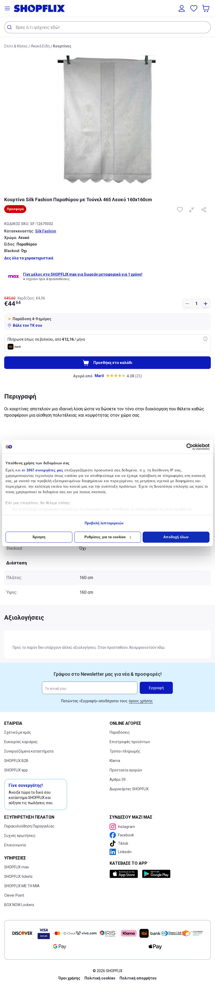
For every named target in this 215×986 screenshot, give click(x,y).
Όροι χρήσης (69, 978)
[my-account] (182, 8)
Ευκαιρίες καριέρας (21, 742)
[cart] (206, 8)
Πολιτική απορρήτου (138, 978)
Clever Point (14, 895)
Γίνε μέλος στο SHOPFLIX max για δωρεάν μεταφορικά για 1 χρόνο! (82, 274)
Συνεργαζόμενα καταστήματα (28, 751)
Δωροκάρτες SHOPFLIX (129, 789)
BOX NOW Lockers (19, 905)
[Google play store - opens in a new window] (156, 874)
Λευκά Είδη (40, 46)
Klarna (115, 761)
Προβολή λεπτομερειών (104, 523)
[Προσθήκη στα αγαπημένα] (180, 209)
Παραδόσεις (120, 732)
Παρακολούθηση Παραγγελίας (29, 826)
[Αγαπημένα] (194, 8)
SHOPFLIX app (16, 770)
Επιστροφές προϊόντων (130, 742)
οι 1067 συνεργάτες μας (42, 470)
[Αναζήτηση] (10, 27)
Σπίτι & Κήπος (16, 46)
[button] (7, 8)
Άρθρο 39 (118, 779)
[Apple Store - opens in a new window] (125, 874)
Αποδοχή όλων (176, 537)
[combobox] (107, 27)
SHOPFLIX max (16, 867)
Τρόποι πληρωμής (125, 751)
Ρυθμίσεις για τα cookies (105, 537)
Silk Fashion (45, 231)
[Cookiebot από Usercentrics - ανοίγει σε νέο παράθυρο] (186, 446)
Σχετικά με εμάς (17, 732)
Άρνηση (39, 537)
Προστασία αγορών (126, 770)
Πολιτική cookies (99, 978)
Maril (99, 376)
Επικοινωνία (15, 845)
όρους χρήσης (141, 701)
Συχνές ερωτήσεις (20, 836)
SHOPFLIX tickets (18, 876)
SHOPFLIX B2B (16, 761)
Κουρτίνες (62, 46)
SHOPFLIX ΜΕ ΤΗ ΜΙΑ (22, 886)
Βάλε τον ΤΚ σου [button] (27, 325)
